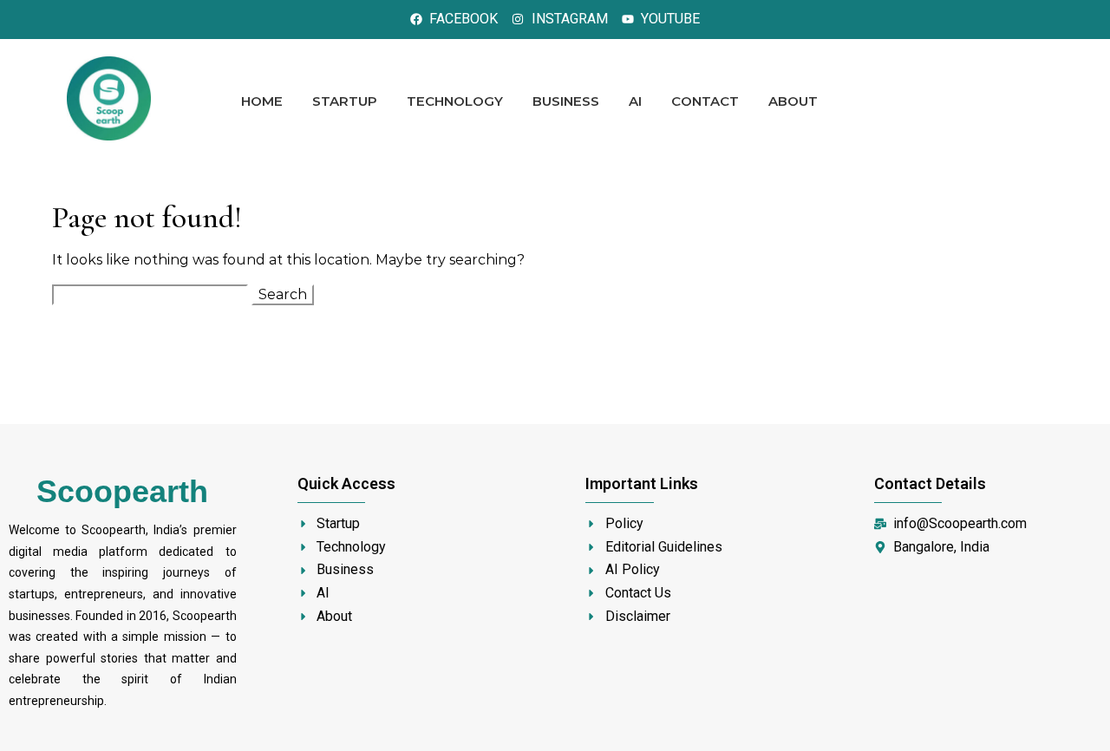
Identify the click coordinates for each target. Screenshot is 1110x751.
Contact (705, 101)
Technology (455, 101)
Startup (344, 101)
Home (262, 101)
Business (565, 101)
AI (635, 101)
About (793, 101)
